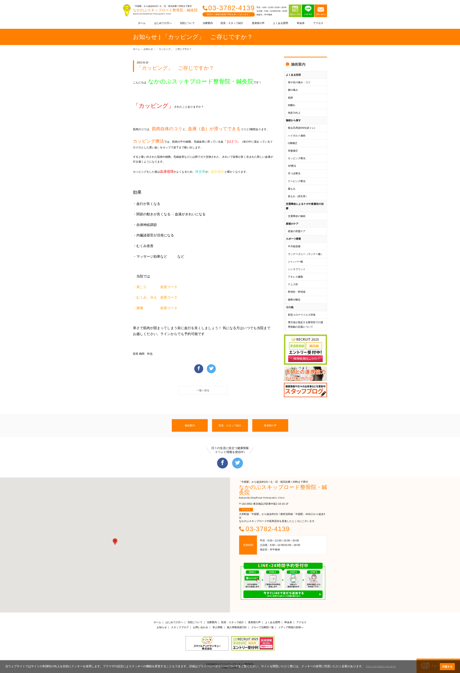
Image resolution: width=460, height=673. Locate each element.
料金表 (301, 23)
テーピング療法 (296, 181)
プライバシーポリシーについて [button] (381, 666)
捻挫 (290, 97)
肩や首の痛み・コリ (299, 82)
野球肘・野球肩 (296, 291)
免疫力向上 (294, 112)
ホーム (142, 23)
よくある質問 (280, 23)
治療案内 (208, 23)
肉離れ (291, 105)
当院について (187, 23)
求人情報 (217, 627)
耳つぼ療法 (294, 173)
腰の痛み (293, 89)
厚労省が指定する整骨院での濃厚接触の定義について (305, 324)
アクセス (318, 23)
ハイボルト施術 (296, 135)
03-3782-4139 (231, 8)
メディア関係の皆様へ (290, 627)
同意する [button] (447, 666)
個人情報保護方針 (237, 627)
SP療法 (292, 165)
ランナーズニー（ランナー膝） (305, 254)
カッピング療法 (296, 158)
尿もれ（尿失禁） (298, 196)
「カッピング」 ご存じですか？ (174, 49)
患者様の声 (258, 23)
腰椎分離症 (294, 299)
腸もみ (291, 188)
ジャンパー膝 (295, 261)
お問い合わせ (200, 627)
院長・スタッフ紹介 (232, 23)
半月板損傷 (294, 246)
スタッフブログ (180, 627)
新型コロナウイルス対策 (302, 314)
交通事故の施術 (296, 216)
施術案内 (298, 64)
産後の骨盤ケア (296, 231)
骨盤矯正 (293, 150)
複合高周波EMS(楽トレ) (301, 127)
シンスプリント (296, 269)
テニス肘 (293, 284)
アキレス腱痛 (295, 276)
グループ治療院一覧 (262, 627)
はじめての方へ (163, 23)
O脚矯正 (292, 143)
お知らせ (148, 49)
